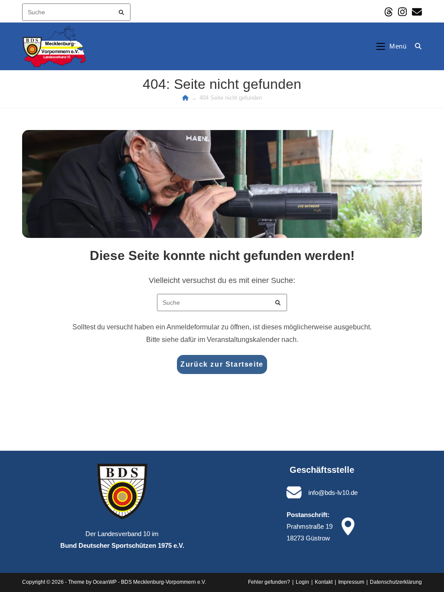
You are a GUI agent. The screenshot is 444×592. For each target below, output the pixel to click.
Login (302, 582)
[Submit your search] (122, 11)
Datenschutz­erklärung (396, 582)
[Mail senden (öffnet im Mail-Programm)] (415, 12)
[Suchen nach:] (415, 46)
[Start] (185, 97)
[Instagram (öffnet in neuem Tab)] (402, 12)
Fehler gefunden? (269, 582)
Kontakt (324, 582)
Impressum (351, 582)
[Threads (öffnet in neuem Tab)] (388, 12)
